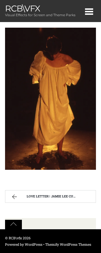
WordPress (33, 244)
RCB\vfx (15, 238)
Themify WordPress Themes (68, 244)
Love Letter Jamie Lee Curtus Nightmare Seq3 (60, 196)
